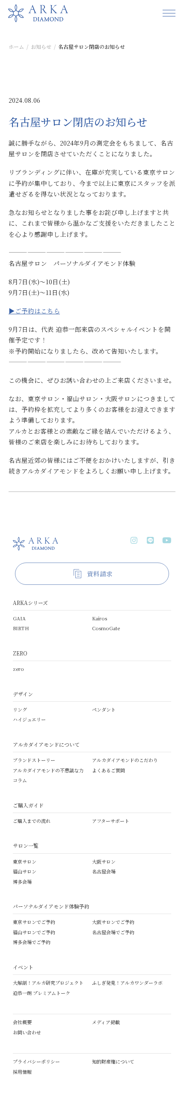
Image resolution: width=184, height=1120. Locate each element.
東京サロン (24, 861)
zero (18, 668)
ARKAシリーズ (30, 602)
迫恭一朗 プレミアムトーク (41, 992)
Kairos (99, 618)
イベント (23, 967)
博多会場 (22, 881)
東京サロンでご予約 (34, 921)
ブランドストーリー (34, 760)
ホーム (16, 46)
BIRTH (21, 628)
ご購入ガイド (28, 805)
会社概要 (22, 1022)
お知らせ (41, 46)
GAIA (19, 618)
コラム (20, 780)
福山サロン (24, 871)
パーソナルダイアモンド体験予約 (51, 906)
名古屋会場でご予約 (113, 932)
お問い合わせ (27, 1032)
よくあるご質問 (108, 770)
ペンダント (104, 709)
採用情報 (22, 1071)
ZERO (20, 653)
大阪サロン (104, 861)
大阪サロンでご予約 (113, 921)
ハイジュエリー (29, 719)
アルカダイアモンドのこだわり (125, 760)
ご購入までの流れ (31, 820)
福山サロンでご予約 (34, 932)
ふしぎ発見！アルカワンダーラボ (127, 982)
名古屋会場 (104, 871)
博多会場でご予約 (31, 941)
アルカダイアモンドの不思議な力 (48, 770)
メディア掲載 (106, 1022)
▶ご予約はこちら (34, 310)
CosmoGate (106, 628)
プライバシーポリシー (36, 1061)
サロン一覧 (26, 845)
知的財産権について (113, 1061)
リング (20, 709)
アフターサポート (110, 820)
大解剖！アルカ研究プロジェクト (48, 982)
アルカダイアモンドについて (46, 744)
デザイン (23, 693)
